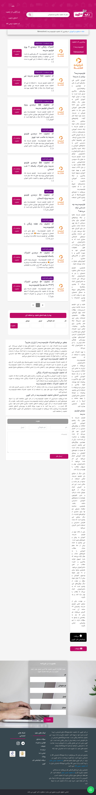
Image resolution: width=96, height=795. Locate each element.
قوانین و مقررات (40, 742)
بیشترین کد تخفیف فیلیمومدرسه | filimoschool (78, 47)
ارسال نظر (59, 456)
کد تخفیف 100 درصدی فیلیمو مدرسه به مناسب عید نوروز (39, 135)
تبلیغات (43, 746)
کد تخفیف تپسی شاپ (56, 760)
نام (65, 321)
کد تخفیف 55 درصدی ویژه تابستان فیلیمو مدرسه (39, 106)
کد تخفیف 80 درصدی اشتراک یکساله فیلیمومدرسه (39, 254)
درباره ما (42, 749)
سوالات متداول (40, 739)
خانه (83, 31)
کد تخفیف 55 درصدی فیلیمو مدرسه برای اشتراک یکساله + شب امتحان (39, 166)
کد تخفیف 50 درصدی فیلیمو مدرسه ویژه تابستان (39, 196)
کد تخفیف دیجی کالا (81, 766)
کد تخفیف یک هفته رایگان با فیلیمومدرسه (39, 225)
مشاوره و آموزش (75, 31)
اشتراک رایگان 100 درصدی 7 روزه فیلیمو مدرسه (39, 48)
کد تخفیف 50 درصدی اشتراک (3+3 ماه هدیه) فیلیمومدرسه (39, 283)
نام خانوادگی (51, 321)
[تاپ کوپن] (83, 14)
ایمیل (40, 321)
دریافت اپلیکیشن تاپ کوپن (78, 638)
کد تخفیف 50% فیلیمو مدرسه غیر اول (39, 77)
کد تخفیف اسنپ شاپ (68, 772)
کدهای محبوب (13, 18)
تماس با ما (42, 753)
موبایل (28, 321)
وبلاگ (43, 756)
